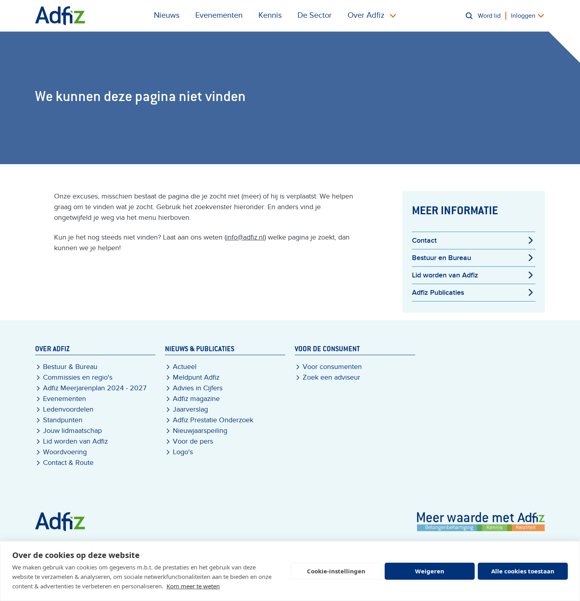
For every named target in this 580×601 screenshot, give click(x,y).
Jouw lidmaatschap (72, 431)
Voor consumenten (332, 367)
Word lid (489, 16)
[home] (60, 15)
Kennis (270, 15)
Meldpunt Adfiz (196, 377)
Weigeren (429, 571)
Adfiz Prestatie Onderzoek (213, 420)
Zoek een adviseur (331, 377)
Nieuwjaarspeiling (200, 431)
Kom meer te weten (193, 586)
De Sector (314, 15)
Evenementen (219, 15)
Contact (424, 240)
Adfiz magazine (196, 399)
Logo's (183, 452)
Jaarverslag (190, 409)
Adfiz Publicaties (438, 292)
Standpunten (62, 420)
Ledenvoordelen (68, 409)
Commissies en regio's (77, 377)
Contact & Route (68, 463)
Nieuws (167, 15)
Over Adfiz (366, 15)
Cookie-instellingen (336, 571)
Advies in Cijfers (198, 388)
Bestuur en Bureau (441, 258)
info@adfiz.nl (245, 237)
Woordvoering (65, 452)
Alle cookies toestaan (522, 571)
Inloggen (523, 16)
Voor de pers (193, 441)
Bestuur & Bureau (70, 367)
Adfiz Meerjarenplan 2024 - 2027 (94, 388)
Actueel (184, 367)
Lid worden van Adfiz (445, 275)
